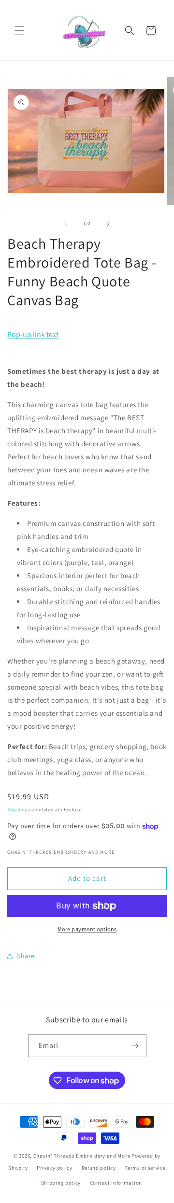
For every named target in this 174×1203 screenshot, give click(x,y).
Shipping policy (61, 1182)
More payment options (87, 929)
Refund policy (99, 1167)
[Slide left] (65, 223)
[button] (19, 30)
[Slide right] (108, 223)
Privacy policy (54, 1167)
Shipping (17, 810)
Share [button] (26, 955)
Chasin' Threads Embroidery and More (81, 1155)
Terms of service (145, 1167)
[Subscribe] (135, 1045)
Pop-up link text (32, 334)
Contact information (116, 1182)
